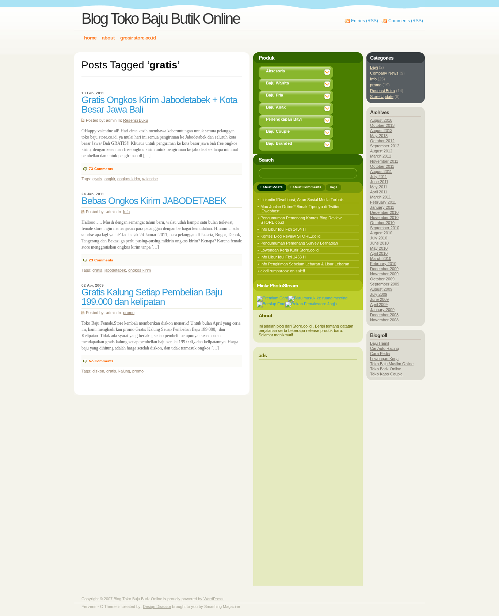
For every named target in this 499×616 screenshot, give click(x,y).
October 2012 (382, 141)
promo (128, 312)
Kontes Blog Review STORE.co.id (290, 236)
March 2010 (380, 258)
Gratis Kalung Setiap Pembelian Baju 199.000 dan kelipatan (151, 297)
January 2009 (382, 309)
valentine (150, 179)
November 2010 (384, 217)
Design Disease (157, 606)
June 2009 (379, 299)
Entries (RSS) (364, 20)
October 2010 (382, 222)
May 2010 (379, 248)
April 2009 (379, 304)
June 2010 (379, 243)
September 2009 (384, 284)
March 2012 (380, 156)
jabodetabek (115, 270)
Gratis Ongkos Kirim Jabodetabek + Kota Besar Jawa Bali (159, 104)
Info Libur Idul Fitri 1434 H (283, 229)
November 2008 (384, 320)
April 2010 (379, 253)
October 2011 (382, 166)
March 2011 (380, 197)
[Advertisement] (308, 470)
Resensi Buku (135, 120)
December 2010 (384, 212)
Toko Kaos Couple (386, 374)
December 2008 (384, 315)
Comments (101, 169)
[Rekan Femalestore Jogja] (311, 304)
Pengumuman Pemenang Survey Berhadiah (299, 243)
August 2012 (381, 151)
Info (126, 211)
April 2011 (378, 192)
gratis (97, 179)
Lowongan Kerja (384, 358)
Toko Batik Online (385, 369)
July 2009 (378, 294)
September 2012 (384, 146)
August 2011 (381, 171)
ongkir (109, 179)
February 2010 (383, 263)
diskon (98, 371)
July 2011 (378, 176)
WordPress (213, 599)
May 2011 (378, 187)
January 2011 (382, 207)
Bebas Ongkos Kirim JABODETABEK (153, 200)
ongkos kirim (128, 179)
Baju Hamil (379, 343)
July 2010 (378, 238)
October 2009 (382, 279)
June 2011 (379, 181)
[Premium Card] (272, 298)
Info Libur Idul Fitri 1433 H (283, 257)
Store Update (381, 96)
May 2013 (379, 135)
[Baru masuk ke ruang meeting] (317, 298)
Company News (384, 73)
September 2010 (384, 228)
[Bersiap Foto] (271, 304)
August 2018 (381, 120)
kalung (124, 371)
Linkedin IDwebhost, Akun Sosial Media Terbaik (302, 199)
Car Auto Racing (384, 348)
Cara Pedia (380, 353)
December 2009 (384, 269)
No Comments (101, 361)
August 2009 (381, 289)
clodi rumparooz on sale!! (282, 271)
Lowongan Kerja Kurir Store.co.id (289, 250)
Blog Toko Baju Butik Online (160, 18)
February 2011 (383, 202)
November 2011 (384, 161)
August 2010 (381, 233)
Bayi (374, 67)
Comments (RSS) (405, 20)
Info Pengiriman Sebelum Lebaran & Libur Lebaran (304, 264)
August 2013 (381, 130)
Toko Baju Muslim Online (392, 364)
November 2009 (384, 274)
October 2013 (382, 125)
